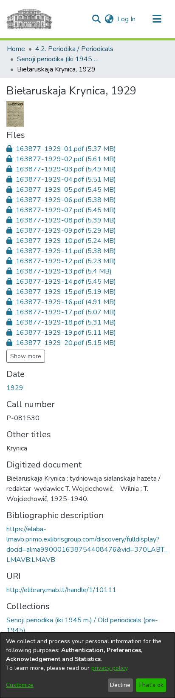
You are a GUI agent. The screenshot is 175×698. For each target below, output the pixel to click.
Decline (120, 685)
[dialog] (87, 665)
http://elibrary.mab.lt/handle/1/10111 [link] (61, 590)
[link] (61, 149)
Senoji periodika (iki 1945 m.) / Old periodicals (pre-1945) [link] (59, 59)
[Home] (29, 19)
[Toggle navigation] (157, 19)
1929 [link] (14, 388)
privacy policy (109, 668)
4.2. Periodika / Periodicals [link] (74, 49)
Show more (25, 356)
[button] (96, 19)
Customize (20, 685)
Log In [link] (126, 19)
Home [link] (16, 49)
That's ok (151, 685)
